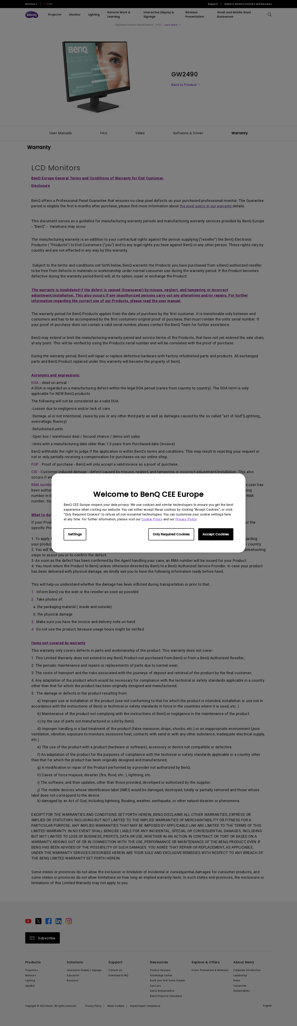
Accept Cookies (216, 534)
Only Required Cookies (171, 534)
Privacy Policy (186, 519)
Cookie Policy (152, 519)
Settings (75, 534)
